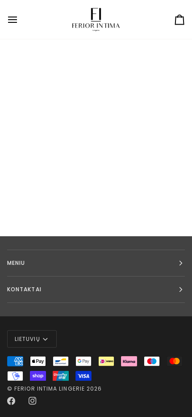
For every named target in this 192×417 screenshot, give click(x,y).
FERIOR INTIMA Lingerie (49, 388)
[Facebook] (11, 401)
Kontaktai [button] (24, 289)
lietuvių (27, 339)
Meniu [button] (16, 263)
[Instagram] (33, 401)
